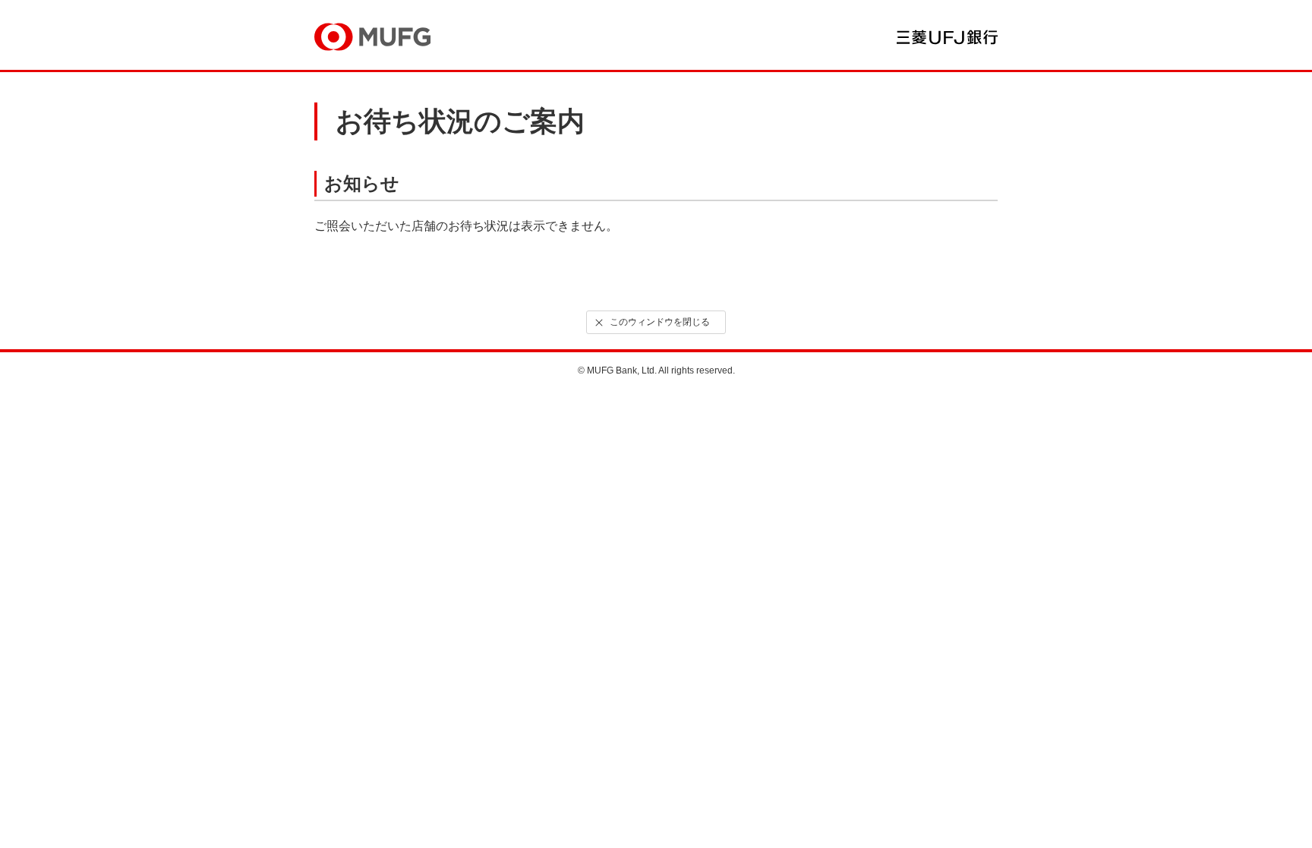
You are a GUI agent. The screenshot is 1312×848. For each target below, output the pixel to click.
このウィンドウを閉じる (660, 322)
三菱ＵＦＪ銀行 (947, 37)
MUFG (372, 37)
